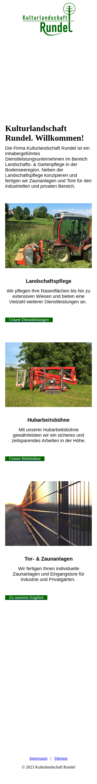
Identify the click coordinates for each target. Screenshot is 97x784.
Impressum (38, 758)
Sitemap (61, 758)
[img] (49, 19)
